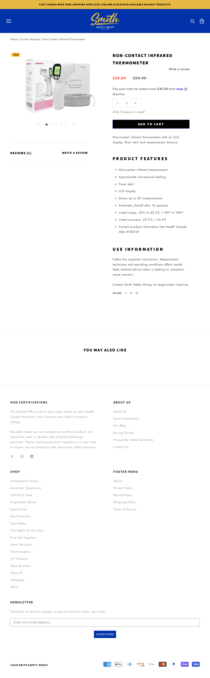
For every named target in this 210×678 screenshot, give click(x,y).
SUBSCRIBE (105, 634)
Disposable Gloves (23, 502)
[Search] (193, 21)
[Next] (74, 124)
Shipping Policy (124, 502)
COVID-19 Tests (21, 495)
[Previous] (38, 124)
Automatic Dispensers (25, 488)
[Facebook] (126, 293)
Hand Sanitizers (21, 544)
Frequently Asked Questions (133, 440)
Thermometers (20, 551)
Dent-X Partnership (126, 418)
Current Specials (30, 39)
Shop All (16, 573)
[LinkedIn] (31, 456)
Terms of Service (125, 509)
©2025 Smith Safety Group (29, 665)
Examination (18, 509)
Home (13, 39)
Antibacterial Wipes (24, 481)
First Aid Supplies (23, 537)
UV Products (19, 558)
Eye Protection (20, 516)
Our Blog (119, 425)
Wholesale (17, 580)
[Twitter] (131, 293)
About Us (119, 411)
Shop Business (20, 566)
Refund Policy (122, 495)
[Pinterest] (137, 293)
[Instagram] (21, 456)
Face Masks (18, 523)
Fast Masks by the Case (26, 530)
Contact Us (120, 447)
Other (14, 587)
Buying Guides (123, 433)
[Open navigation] (8, 21)
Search (118, 481)
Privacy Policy (122, 488)
